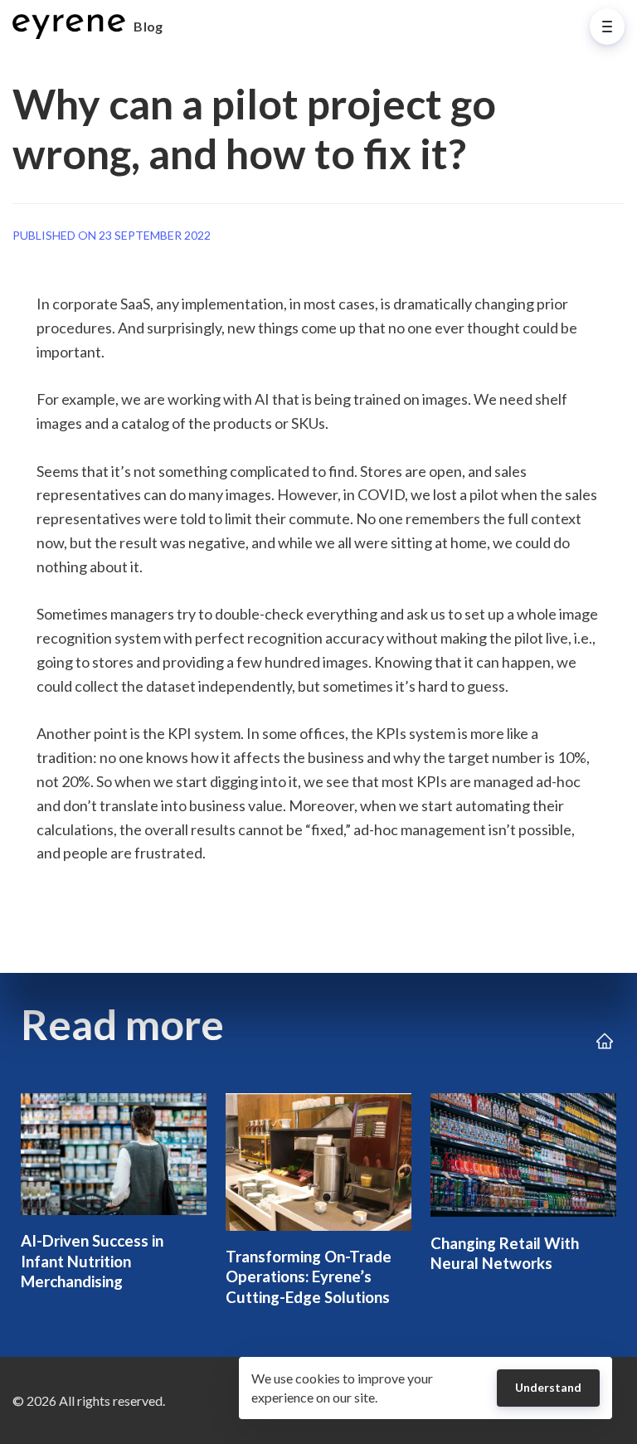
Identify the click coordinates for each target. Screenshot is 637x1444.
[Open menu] (607, 26)
